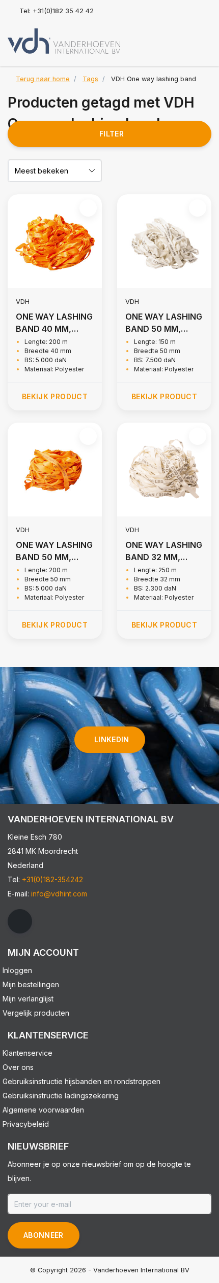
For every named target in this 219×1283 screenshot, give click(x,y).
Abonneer (43, 1235)
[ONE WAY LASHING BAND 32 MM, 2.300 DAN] (164, 469)
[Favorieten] (182, 37)
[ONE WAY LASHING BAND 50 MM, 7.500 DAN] (164, 241)
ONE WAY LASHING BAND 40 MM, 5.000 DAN (54, 323)
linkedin (111, 739)
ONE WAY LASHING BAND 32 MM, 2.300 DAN (163, 551)
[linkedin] (20, 921)
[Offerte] (201, 37)
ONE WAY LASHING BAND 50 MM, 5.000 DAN (54, 551)
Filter (111, 133)
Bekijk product (55, 396)
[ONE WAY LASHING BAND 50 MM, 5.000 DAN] (55, 469)
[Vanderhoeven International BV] (64, 41)
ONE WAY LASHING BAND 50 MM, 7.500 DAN (163, 323)
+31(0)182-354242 (52, 879)
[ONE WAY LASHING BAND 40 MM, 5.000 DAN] (55, 241)
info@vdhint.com (59, 893)
